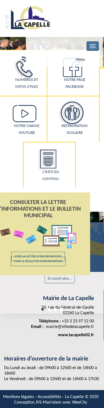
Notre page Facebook (74, 83)
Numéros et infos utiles (26, 83)
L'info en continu (50, 175)
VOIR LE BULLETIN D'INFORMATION (38, 261)
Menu (80, 60)
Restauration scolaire (75, 129)
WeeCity (79, 402)
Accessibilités (49, 397)
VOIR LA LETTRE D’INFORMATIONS (38, 256)
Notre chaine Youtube (26, 129)
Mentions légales (19, 397)
